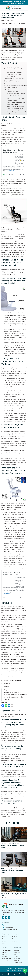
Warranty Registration (5, 955)
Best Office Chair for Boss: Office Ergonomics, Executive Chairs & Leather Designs (12, 845)
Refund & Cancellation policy (17, 952)
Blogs (3, 943)
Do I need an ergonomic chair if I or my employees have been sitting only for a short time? (16, 95)
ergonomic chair (5, 626)
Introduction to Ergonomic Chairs (12, 67)
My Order (14, 936)
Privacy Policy (17, 960)
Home (2, 20)
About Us (4, 936)
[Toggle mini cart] (20, 974)
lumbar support (17, 534)
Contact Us (5, 941)
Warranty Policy (6, 960)
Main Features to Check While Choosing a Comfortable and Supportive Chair (14, 74)
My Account (15, 939)
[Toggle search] (14, 974)
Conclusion (7, 89)
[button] (25, 971)
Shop (3, 939)
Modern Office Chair (8, 677)
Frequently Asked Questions (6, 951)
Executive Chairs (7, 683)
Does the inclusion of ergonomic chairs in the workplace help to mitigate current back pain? (15, 108)
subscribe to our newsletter (18, 659)
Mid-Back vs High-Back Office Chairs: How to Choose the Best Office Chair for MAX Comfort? (14, 870)
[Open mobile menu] (3, 7)
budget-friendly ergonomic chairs (15, 807)
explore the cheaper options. (17, 421)
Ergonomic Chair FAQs (12, 91)
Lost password (15, 941)
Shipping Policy (18, 962)
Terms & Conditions (17, 957)
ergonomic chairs (14, 55)
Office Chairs (9, 20)
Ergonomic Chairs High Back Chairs (12, 680)
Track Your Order (6, 958)
